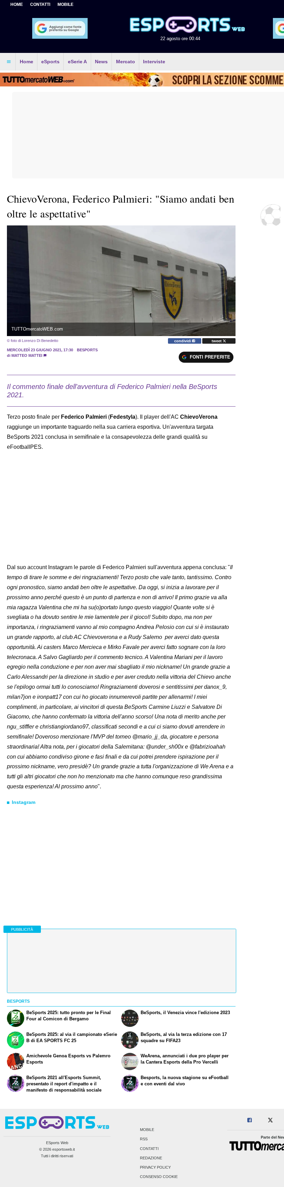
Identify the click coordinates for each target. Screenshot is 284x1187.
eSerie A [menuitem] (77, 61)
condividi (183, 341)
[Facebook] (249, 1120)
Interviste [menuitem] (154, 61)
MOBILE (65, 4)
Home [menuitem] (26, 61)
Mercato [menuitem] (125, 61)
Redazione (151, 1158)
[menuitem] (8, 62)
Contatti (149, 1149)
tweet (217, 341)
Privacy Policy (155, 1168)
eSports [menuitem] (50, 61)
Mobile (147, 1130)
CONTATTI (40, 4)
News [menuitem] (101, 61)
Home (16, 4)
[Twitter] (270, 1120)
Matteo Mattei (26, 355)
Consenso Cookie (159, 1177)
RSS (144, 1139)
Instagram (23, 802)
